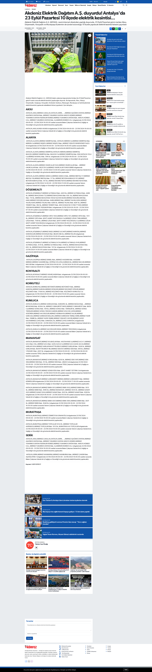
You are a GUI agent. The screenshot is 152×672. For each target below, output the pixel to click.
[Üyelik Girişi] (126, 1)
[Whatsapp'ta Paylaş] (116, 28)
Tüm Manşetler (65, 653)
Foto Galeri (30, 1)
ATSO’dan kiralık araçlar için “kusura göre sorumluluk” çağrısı (115, 102)
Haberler (27, 9)
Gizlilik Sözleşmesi (91, 651)
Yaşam (71, 5)
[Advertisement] (59, 84)
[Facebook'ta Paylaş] (111, 28)
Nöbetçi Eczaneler (66, 646)
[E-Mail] (36, 547)
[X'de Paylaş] (113, 28)
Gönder (29, 638)
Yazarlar (47, 1)
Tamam (125, 669)
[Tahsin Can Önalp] (30, 545)
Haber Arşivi (65, 656)
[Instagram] (31, 661)
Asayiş (89, 5)
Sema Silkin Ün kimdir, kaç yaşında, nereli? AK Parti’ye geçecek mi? (116, 133)
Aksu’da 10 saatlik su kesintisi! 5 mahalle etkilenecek (116, 125)
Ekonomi (61, 5)
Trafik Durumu (65, 649)
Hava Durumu (65, 647)
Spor (66, 5)
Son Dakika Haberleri (67, 655)
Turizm (109, 647)
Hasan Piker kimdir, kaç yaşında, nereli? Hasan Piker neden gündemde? (115, 117)
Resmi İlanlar (102, 5)
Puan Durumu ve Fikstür (67, 651)
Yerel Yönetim (90, 647)
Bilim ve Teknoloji (80, 5)
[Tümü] (125, 86)
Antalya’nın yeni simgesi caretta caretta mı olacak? (116, 109)
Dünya (94, 5)
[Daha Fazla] (119, 28)
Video (39, 1)
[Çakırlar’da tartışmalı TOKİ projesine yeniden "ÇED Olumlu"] (80, 562)
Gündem (48, 5)
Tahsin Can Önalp (41, 544)
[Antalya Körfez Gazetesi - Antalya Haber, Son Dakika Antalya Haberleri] (31, 5)
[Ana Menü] (126, 5)
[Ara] (123, 5)
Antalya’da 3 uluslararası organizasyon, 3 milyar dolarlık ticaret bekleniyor (57, 589)
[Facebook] (26, 661)
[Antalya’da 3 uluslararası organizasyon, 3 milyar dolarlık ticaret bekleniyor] (58, 580)
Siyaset (54, 5)
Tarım (88, 649)
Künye (88, 653)
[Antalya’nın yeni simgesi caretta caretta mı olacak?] (36, 562)
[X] (29, 661)
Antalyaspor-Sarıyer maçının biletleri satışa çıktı (115, 93)
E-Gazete (110, 5)
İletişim (109, 651)
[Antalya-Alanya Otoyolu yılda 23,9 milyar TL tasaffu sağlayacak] (58, 562)
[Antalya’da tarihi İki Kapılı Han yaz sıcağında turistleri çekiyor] (36, 580)
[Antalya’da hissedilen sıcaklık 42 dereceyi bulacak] (80, 580)
